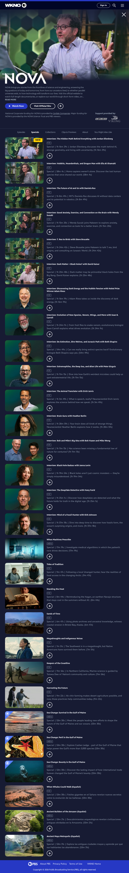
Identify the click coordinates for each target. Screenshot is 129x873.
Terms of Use (75, 864)
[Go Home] (124, 14)
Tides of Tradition (55, 564)
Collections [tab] (50, 132)
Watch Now (18, 106)
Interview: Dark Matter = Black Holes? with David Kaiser (73, 264)
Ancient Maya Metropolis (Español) (63, 836)
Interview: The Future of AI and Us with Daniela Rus (71, 188)
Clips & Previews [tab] (69, 132)
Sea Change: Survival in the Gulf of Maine (66, 712)
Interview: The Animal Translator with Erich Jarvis (70, 391)
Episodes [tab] (21, 132)
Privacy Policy (60, 864)
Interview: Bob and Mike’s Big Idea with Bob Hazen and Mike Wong (78, 440)
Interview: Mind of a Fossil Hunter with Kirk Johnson (72, 515)
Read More (10, 99)
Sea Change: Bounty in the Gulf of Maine (66, 762)
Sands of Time (53, 614)
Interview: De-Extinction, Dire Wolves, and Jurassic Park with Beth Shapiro (82, 342)
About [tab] (85, 132)
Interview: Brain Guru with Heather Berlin (66, 416)
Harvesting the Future (57, 688)
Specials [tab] (35, 132)
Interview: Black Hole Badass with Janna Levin (68, 465)
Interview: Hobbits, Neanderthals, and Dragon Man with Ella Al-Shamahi (81, 163)
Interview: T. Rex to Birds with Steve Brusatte (68, 239)
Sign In (103, 5)
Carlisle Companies (61, 113)
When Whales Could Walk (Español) (64, 787)
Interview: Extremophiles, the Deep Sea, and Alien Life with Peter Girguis (81, 366)
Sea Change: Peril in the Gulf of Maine (64, 737)
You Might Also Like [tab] (103, 132)
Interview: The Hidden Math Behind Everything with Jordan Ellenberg (80, 139)
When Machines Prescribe (59, 539)
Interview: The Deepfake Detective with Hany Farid (71, 490)
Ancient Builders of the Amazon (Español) (66, 811)
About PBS (45, 864)
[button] (114, 5)
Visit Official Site (42, 106)
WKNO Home (94, 864)
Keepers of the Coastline (58, 663)
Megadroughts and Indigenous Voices (65, 638)
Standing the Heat (55, 589)
